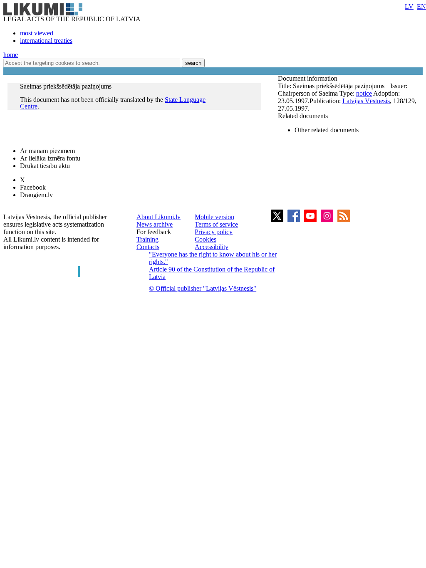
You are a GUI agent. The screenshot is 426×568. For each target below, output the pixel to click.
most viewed (36, 33)
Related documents (303, 115)
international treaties (46, 40)
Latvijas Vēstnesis (366, 100)
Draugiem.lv (36, 194)
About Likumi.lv (158, 216)
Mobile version (214, 216)
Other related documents (327, 129)
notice (364, 93)
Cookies (205, 239)
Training (147, 239)
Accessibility (211, 246)
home (10, 54)
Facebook (33, 187)
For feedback (153, 231)
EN (421, 6)
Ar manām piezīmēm (47, 150)
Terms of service (216, 224)
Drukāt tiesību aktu (45, 165)
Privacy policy (214, 231)
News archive (154, 224)
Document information (308, 78)
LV (409, 6)
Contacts (147, 246)
